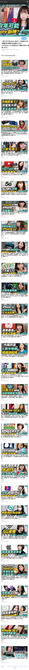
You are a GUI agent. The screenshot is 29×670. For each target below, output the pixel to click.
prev (3, 666)
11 (26, 666)
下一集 (24, 38)
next (15, 667)
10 (24, 666)
